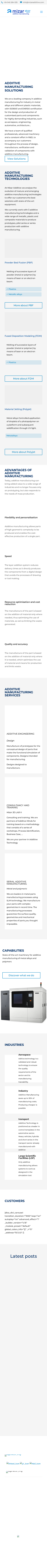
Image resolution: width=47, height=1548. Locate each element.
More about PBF (24, 305)
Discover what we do (21, 975)
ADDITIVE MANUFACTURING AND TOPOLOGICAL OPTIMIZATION (21, 1276)
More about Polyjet (23, 452)
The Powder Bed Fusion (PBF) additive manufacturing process (23, 1389)
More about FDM (23, 378)
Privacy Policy (11, 1541)
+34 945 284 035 (10, 2)
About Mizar (11, 1511)
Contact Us (10, 1519)
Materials (27, 1284)
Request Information (16, 61)
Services (9, 1485)
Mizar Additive (17, 1281)
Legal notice (24, 1541)
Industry (23, 1091)
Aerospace (24, 1054)
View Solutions (16, 158)
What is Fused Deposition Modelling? (19, 1343)
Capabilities (10, 1492)
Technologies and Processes (21, 1288)
